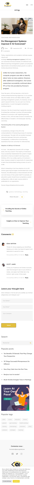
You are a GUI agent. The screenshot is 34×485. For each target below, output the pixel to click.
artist (3, 419)
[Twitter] (17, 453)
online (29, 426)
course (10, 419)
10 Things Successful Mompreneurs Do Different (17, 363)
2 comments (6, 51)
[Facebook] (13, 453)
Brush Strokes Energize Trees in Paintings (17, 380)
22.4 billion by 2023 (24, 97)
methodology (18, 191)
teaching (25, 191)
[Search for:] (17, 342)
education (17, 419)
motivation (22, 426)
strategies (12, 430)
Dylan (6, 48)
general (11, 191)
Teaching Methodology (10, 37)
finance (25, 419)
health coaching (24, 423)
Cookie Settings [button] (7, 481)
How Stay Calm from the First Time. (16, 369)
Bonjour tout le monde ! (12, 374)
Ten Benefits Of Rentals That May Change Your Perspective (18, 355)
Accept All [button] (16, 481)
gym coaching (13, 423)
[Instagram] (21, 453)
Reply (26, 255)
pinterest (4, 430)
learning (4, 426)
